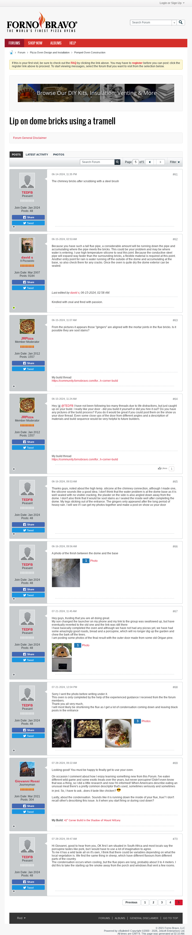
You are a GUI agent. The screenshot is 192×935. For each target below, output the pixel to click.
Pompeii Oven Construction (89, 52)
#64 (175, 399)
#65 (175, 481)
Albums (56, 43)
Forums (14, 43)
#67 (175, 611)
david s (27, 257)
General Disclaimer (144, 918)
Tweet (30, 223)
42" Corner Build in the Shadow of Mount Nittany (92, 820)
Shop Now (35, 43)
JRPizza (27, 338)
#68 (175, 687)
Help (73, 43)
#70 (175, 839)
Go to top (170, 918)
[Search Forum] (181, 23)
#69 (175, 763)
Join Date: (21, 207)
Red (20, 918)
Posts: (25, 211)
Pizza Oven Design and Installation (50, 52)
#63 (175, 320)
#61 (175, 174)
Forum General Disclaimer (30, 138)
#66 (175, 546)
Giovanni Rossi (27, 781)
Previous (131, 902)
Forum (21, 52)
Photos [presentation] (58, 154)
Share (30, 217)
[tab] (16, 154)
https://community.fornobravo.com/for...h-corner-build (85, 380)
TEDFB (27, 192)
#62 (175, 239)
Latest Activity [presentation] (37, 154)
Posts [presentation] (16, 154)
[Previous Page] (149, 162)
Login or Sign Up (170, 3)
